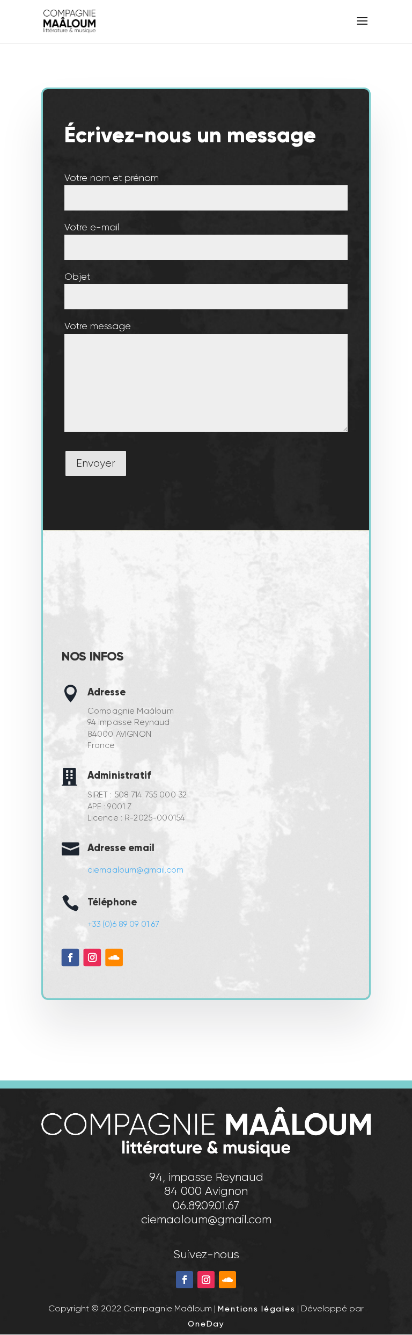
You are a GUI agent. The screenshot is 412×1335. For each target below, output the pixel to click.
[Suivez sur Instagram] (92, 957)
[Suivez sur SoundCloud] (114, 957)
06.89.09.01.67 (206, 1205)
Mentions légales (256, 1308)
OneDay (206, 1323)
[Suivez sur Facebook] (70, 957)
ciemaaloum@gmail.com (135, 869)
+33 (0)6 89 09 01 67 (123, 923)
